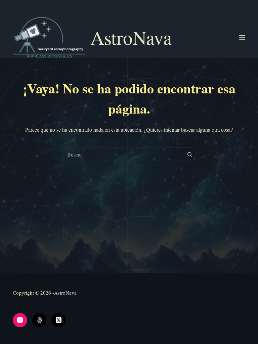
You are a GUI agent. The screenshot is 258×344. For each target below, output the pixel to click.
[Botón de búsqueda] (189, 154)
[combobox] (122, 154)
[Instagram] (20, 320)
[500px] (39, 320)
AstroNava (131, 37)
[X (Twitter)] (58, 320)
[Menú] (242, 38)
